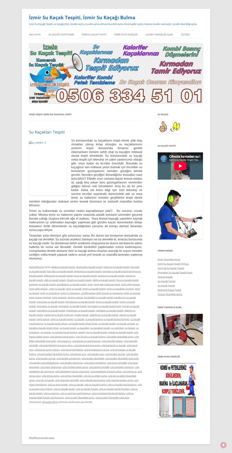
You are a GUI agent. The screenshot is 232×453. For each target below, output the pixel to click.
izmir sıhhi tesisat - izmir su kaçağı (47, 288)
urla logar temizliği (117, 362)
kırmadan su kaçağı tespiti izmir (104, 306)
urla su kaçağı (76, 384)
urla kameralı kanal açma (87, 345)
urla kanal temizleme (72, 349)
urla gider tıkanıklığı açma (120, 336)
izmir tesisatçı (59, 297)
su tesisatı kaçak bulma (64, 332)
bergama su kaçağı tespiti (88, 271)
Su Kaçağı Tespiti (166, 281)
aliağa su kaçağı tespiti (63, 267)
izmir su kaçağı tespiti (94, 288)
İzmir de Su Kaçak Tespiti (171, 268)
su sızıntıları (117, 328)
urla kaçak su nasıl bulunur (86, 341)
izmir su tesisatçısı (49, 293)
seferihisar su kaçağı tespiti (104, 315)
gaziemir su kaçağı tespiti (42, 284)
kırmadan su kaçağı (47, 306)
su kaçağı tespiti (106, 323)
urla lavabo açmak (45, 358)
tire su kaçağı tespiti (96, 332)
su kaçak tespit (68, 328)
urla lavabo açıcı (95, 354)
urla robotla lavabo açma (119, 380)
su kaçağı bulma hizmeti (116, 319)
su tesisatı (45, 332)
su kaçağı (79, 319)
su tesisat (130, 328)
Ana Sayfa (35, 34)
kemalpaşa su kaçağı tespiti (80, 302)
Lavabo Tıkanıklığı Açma (159, 34)
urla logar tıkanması (50, 367)
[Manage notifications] (223, 445)
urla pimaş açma (50, 376)
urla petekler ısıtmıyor (122, 367)
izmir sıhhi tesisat (130, 284)
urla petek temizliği (99, 367)
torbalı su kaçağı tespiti (120, 332)
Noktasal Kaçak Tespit (169, 290)
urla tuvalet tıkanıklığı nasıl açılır (112, 397)
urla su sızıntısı (51, 393)
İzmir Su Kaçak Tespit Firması (173, 263)
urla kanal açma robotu (47, 349)
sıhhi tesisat (43, 319)
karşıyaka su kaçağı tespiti (51, 302)
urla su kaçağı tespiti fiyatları (114, 389)
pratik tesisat (81, 315)
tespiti (81, 332)
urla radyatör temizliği (67, 380)
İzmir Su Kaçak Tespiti (94, 34)
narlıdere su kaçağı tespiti (109, 310)
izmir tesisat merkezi (40, 297)
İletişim (185, 34)
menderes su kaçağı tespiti (51, 310)
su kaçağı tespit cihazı (55, 323)
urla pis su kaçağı (45, 380)
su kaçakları (83, 328)
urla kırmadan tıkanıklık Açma (53, 354)
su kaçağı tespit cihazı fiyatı (82, 323)
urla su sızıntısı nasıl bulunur (75, 393)
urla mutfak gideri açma (75, 367)
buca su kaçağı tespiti (85, 275)
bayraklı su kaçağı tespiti (60, 271)
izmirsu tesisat (75, 297)
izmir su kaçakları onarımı (120, 288)
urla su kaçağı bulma (95, 384)
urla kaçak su (64, 341)
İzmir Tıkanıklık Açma (169, 259)
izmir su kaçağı (74, 288)
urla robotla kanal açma (92, 380)
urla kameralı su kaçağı (113, 345)
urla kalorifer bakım (112, 341)
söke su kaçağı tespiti (62, 319)
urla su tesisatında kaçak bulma (108, 393)
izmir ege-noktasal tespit (107, 284)
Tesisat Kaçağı (165, 276)
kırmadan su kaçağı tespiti (72, 306)
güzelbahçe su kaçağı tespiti (71, 284)
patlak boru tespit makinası (58, 315)
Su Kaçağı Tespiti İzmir (61, 34)
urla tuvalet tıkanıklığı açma (79, 397)
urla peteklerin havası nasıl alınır (72, 371)
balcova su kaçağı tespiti (116, 267)
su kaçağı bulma (93, 319)
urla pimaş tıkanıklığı (71, 376)
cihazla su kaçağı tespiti (79, 280)
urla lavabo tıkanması (71, 362)
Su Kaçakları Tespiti (47, 132)
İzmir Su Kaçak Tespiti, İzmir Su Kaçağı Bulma (82, 17)
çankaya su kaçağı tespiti (111, 275)
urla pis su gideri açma (95, 376)
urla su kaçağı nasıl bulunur (122, 384)
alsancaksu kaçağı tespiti (89, 267)
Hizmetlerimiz (36, 267)
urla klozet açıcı (78, 354)
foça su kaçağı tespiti (127, 280)
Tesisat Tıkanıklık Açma (170, 294)
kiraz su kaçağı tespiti (107, 302)
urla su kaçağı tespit (64, 389)
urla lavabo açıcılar (115, 354)
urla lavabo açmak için (68, 358)
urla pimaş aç (130, 371)
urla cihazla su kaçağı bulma (90, 336)
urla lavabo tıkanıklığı (92, 358)
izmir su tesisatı (132, 293)
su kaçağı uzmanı (126, 323)
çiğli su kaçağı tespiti (55, 280)
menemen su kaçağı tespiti (80, 310)
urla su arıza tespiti (58, 384)
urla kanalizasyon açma (96, 349)
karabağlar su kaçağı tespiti (98, 297)
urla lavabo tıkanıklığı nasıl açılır (122, 358)
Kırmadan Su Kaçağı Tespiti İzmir (175, 272)
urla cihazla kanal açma (62, 336)
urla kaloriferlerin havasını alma (55, 345)
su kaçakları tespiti (100, 328)
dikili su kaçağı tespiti (104, 280)
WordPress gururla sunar (41, 437)
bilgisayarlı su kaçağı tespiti (58, 275)
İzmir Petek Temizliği (126, 34)
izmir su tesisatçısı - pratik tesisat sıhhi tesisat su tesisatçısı (92, 293)
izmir (90, 284)
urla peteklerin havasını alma (106, 371)
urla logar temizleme (95, 362)
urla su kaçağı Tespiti (87, 389)
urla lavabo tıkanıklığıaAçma (44, 362)
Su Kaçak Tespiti (166, 285)
